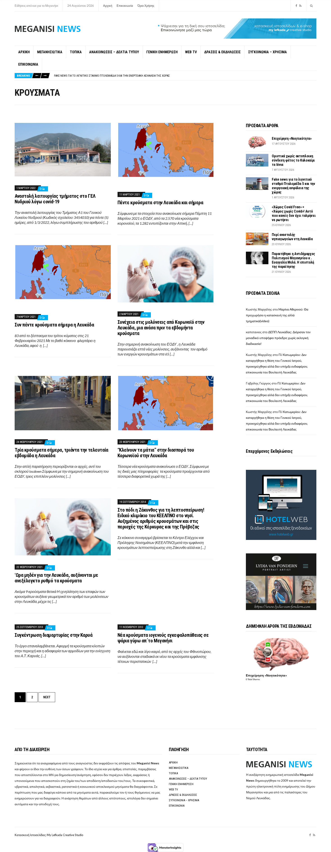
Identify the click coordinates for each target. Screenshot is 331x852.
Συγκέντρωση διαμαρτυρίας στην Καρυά (54, 635)
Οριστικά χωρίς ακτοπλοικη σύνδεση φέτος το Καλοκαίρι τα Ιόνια (293, 160)
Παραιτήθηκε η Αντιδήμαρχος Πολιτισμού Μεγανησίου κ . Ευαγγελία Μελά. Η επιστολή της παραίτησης (293, 260)
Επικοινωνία (125, 5)
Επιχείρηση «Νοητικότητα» (291, 138)
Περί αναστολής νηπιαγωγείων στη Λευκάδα (292, 237)
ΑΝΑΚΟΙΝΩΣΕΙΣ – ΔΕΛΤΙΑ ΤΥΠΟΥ (114, 52)
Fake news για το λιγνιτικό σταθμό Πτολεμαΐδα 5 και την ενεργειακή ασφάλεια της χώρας (112, 75)
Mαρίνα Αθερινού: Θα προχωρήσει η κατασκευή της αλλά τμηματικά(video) (277, 315)
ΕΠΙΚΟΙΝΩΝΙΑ (28, 64)
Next (46, 697)
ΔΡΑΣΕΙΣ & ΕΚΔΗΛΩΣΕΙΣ (222, 52)
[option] (185, 76)
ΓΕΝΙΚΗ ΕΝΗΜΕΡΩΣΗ (162, 52)
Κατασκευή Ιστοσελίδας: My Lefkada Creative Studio (49, 835)
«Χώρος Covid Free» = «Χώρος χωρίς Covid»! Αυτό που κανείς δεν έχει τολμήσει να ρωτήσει (293, 213)
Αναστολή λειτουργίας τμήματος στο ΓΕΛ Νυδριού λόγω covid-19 (55, 198)
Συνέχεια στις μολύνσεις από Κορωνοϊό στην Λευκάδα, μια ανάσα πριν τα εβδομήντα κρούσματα (161, 327)
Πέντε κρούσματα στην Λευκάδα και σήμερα (160, 202)
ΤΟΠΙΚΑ (76, 52)
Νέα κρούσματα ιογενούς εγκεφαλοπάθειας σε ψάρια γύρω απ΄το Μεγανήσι (163, 637)
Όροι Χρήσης (146, 5)
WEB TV (191, 52)
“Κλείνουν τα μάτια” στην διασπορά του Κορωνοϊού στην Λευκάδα (156, 452)
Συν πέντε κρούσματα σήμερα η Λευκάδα (54, 325)
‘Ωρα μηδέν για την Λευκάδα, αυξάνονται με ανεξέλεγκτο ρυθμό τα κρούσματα (56, 578)
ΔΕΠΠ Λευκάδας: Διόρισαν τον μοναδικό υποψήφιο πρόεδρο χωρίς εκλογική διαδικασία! (278, 338)
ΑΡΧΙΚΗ (24, 52)
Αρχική (107, 5)
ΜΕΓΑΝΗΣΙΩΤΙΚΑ (49, 52)
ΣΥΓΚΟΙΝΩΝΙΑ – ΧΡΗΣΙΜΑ (267, 52)
